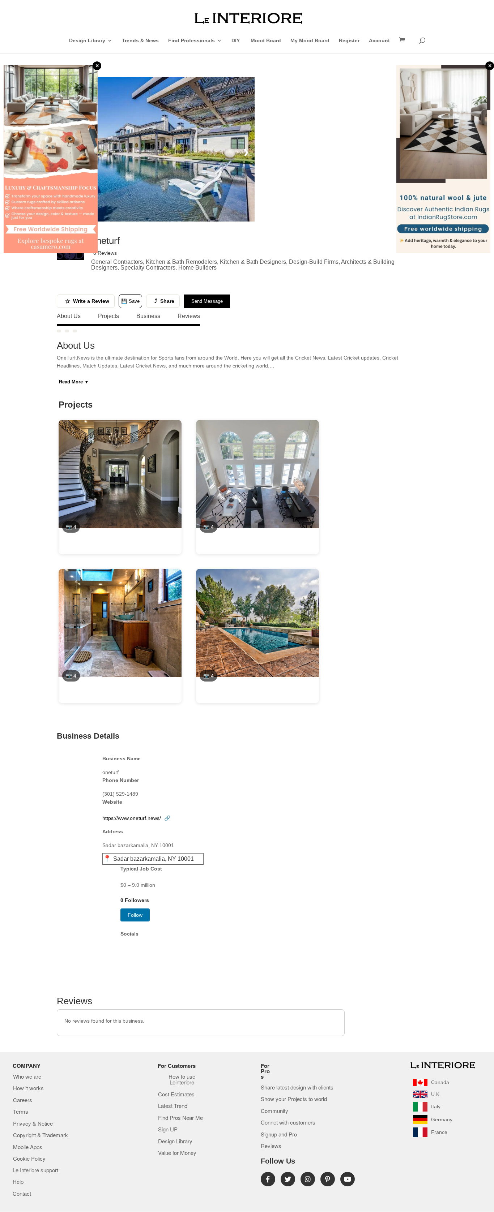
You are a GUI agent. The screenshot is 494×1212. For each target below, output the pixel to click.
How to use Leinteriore (182, 1080)
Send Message (207, 301)
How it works (28, 1088)
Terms (20, 1112)
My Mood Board (309, 40)
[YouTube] (347, 1179)
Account (379, 40)
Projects (108, 316)
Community (274, 1111)
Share (164, 301)
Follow (135, 915)
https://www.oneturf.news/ (136, 818)
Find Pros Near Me (180, 1118)
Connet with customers (288, 1122)
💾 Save (130, 301)
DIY (236, 40)
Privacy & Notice (33, 1124)
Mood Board (266, 40)
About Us (69, 316)
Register (349, 40)
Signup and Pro (279, 1134)
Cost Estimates (176, 1094)
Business (148, 316)
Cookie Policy (29, 1159)
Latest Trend (172, 1106)
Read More (74, 381)
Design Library (87, 40)
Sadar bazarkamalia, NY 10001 (153, 859)
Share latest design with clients (297, 1087)
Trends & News (140, 40)
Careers (22, 1100)
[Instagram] (308, 1179)
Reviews (189, 316)
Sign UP (168, 1129)
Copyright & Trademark (40, 1135)
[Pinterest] (327, 1179)
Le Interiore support (35, 1170)
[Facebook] (268, 1179)
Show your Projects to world (294, 1099)
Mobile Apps (27, 1147)
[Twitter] (288, 1179)
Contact (22, 1194)
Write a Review (87, 301)
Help (18, 1182)
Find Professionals (191, 40)
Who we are (27, 1077)
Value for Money (177, 1153)
